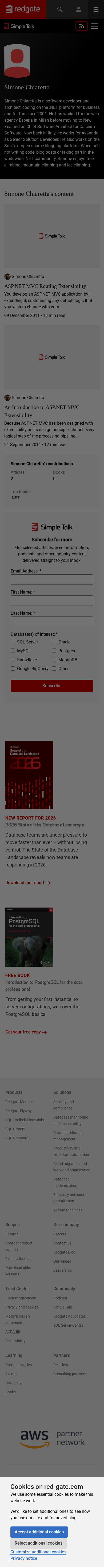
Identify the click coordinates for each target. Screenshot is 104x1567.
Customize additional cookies (38, 1551)
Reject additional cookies (38, 1543)
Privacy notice (23, 1558)
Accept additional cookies (39, 1531)
